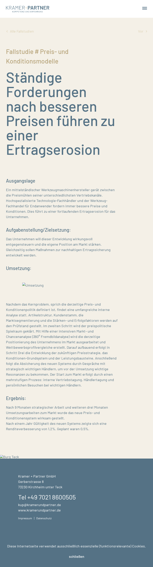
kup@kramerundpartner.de (39, 504)
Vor (140, 31)
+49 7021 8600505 (51, 497)
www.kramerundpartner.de (39, 510)
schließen (76, 556)
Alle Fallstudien (22, 31)
